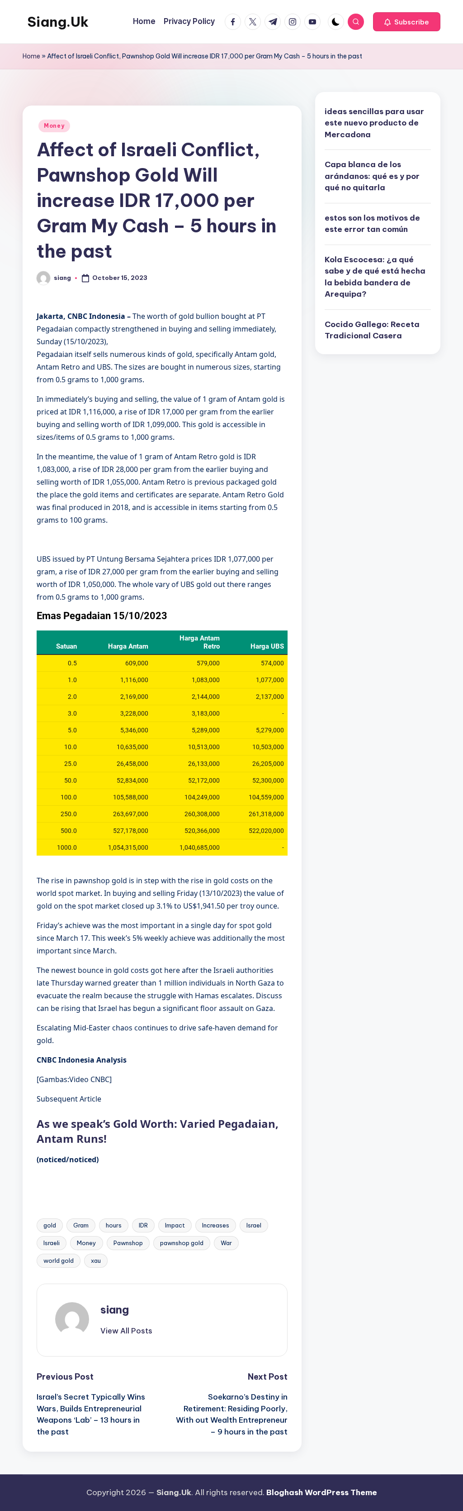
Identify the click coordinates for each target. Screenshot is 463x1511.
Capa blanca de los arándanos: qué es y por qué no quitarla (372, 175)
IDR (143, 1225)
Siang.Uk (58, 21)
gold (49, 1225)
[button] (406, 21)
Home (31, 56)
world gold (58, 1260)
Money (54, 125)
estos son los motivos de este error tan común (372, 224)
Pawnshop (128, 1242)
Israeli (51, 1242)
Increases (215, 1225)
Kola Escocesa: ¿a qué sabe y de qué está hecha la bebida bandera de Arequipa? (375, 277)
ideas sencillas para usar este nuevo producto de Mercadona (374, 123)
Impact (175, 1225)
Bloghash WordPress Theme (321, 1492)
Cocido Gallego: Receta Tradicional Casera (372, 330)
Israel (253, 1225)
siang (114, 1309)
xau (96, 1260)
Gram (81, 1225)
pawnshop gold (181, 1242)
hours (114, 1225)
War (226, 1242)
